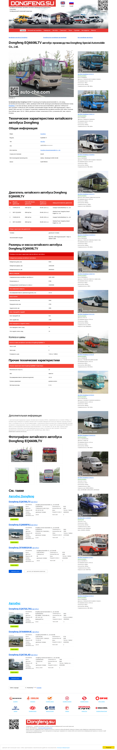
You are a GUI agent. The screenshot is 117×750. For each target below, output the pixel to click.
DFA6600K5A (86, 154)
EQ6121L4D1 (86, 314)
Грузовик (76, 30)
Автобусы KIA (81, 519)
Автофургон (85, 30)
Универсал (47, 30)
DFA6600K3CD (86, 234)
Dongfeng (43, 134)
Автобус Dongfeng (21, 496)
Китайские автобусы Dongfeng (18, 37)
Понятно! (108, 747)
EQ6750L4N (86, 354)
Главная (22, 30)
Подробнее (14, 519)
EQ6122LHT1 (86, 194)
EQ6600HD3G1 (86, 435)
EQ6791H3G (86, 395)
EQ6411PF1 (86, 477)
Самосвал (63, 30)
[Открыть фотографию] (41, 73)
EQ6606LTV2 (86, 114)
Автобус (55, 30)
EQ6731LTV (86, 74)
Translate (39, 687)
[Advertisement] (27, 177)
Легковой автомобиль (35, 30)
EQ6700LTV (86, 596)
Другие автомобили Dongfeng (36, 571)
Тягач (70, 30)
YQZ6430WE (84, 518)
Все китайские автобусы (85, 37)
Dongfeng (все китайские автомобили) (54, 37)
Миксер (93, 30)
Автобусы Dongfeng (82, 75)
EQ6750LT (85, 557)
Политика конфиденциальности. (45, 727)
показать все (15, 571)
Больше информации (63, 747)
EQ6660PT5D (86, 274)
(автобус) (23, 502)
